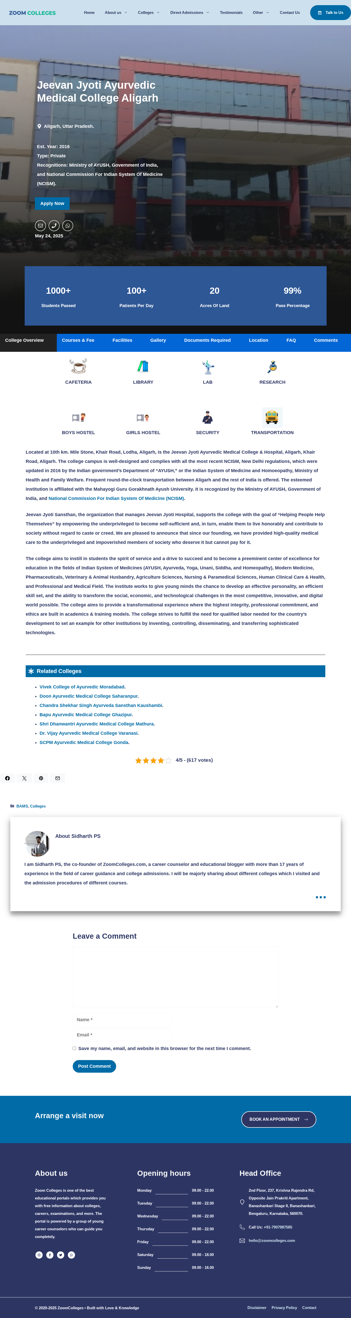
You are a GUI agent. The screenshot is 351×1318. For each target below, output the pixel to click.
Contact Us (290, 12)
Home (89, 12)
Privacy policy (284, 1307)
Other (258, 12)
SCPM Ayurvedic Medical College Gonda (84, 742)
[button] (28, 343)
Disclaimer (256, 1307)
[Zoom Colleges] (31, 12)
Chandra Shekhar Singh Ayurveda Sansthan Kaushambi (101, 705)
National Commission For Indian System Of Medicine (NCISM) (116, 498)
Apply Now (52, 203)
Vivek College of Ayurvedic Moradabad (82, 686)
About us (113, 12)
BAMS (22, 806)
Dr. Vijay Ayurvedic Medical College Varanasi (88, 733)
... (321, 893)
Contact (309, 1307)
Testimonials (231, 12)
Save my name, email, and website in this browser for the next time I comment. (164, 1048)
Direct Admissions (186, 12)
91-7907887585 (279, 1227)
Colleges (146, 12)
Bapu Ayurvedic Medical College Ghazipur (86, 714)
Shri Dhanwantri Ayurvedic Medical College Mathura (97, 724)
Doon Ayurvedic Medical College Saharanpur (88, 696)
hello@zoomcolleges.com (272, 1240)
